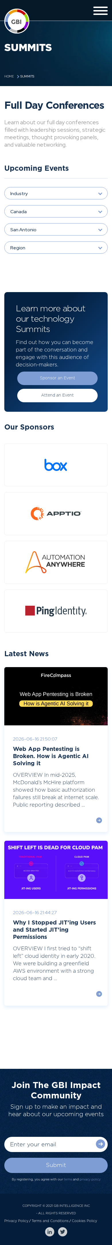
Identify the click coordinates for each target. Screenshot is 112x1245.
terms (68, 1179)
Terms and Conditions (50, 1221)
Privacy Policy (16, 1221)
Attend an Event (57, 395)
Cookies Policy (84, 1221)
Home (8, 76)
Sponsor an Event (57, 378)
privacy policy (90, 1179)
